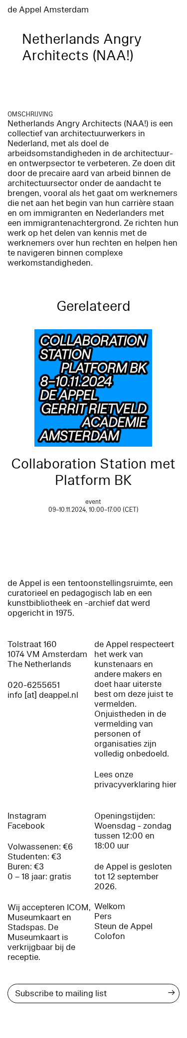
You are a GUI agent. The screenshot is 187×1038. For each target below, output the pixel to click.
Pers (103, 916)
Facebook (26, 826)
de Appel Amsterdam (48, 9)
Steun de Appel (123, 926)
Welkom (109, 906)
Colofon (109, 936)
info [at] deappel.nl (42, 695)
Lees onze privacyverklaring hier (135, 779)
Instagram (26, 816)
